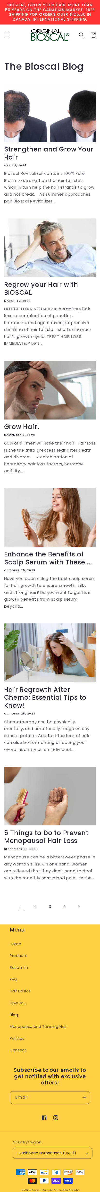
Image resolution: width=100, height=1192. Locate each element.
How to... (18, 1003)
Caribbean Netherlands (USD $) (47, 1152)
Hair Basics (20, 991)
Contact (18, 1050)
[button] (6, 35)
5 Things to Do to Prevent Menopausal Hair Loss (46, 837)
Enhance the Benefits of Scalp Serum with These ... (48, 558)
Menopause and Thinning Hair (38, 1026)
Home (15, 944)
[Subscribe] (84, 1097)
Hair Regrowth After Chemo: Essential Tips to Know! (45, 698)
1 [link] (21, 906)
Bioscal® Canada (42, 1190)
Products (18, 955)
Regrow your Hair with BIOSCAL (41, 288)
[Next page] (79, 907)
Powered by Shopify (66, 1190)
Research (19, 967)
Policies (17, 1038)
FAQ (13, 979)
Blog (14, 1014)
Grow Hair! (21, 427)
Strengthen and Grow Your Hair (48, 153)
